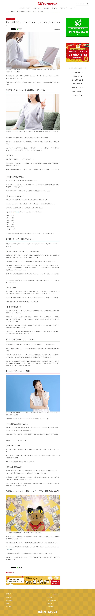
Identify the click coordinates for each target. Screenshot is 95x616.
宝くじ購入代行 (76, 80)
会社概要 (50, 597)
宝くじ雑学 (54, 8)
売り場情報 (46, 8)
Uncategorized (10, 572)
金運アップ (72, 8)
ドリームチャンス (14, 212)
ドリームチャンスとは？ (25, 8)
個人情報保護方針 (52, 600)
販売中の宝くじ (37, 8)
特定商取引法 (51, 606)
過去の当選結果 (63, 8)
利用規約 (50, 603)
